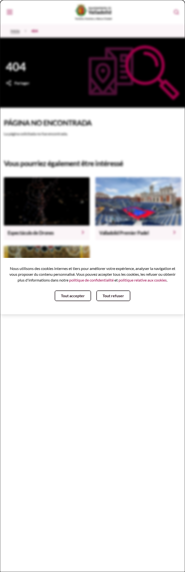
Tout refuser (113, 295)
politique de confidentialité (91, 280)
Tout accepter (73, 295)
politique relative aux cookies (143, 280)
